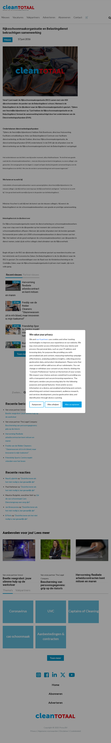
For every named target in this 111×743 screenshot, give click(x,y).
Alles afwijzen (53, 404)
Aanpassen (36, 404)
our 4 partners (42, 339)
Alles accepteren (72, 404)
